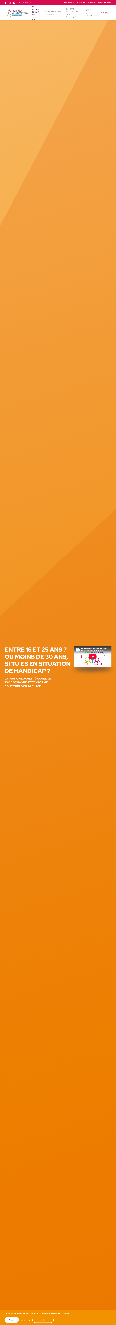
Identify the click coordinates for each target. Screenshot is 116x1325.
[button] (36, 12)
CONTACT (105, 13)
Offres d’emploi (68, 3)
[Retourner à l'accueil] (17, 12)
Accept (11, 1320)
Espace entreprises (104, 3)
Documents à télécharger (86, 3)
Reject (23, 1320)
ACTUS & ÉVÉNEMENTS (91, 13)
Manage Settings (43, 1320)
